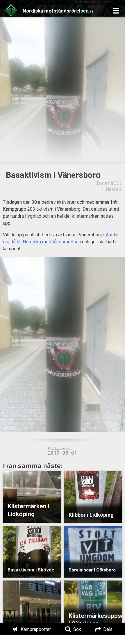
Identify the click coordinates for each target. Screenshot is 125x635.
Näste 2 (114, 189)
